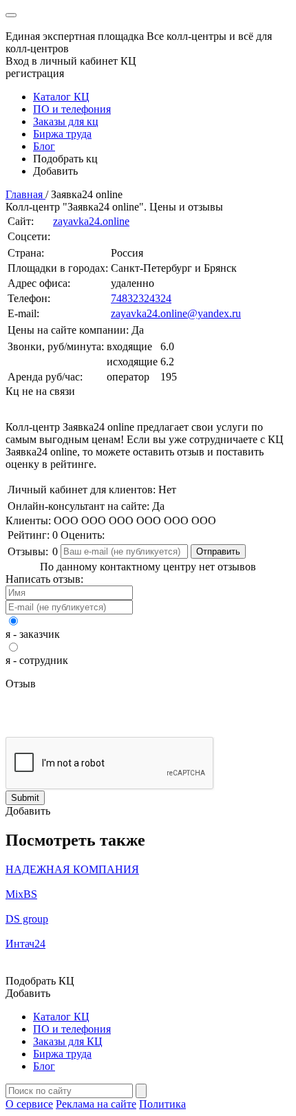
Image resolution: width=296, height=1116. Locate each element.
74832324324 (141, 298)
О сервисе (29, 1104)
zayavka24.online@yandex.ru (176, 313)
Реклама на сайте (96, 1104)
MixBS (21, 894)
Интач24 (25, 943)
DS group (27, 919)
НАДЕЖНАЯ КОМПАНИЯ (72, 869)
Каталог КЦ (61, 97)
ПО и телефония (72, 109)
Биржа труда (62, 134)
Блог (44, 146)
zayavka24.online (91, 221)
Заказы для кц (65, 121)
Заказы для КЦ (68, 1041)
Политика (162, 1104)
